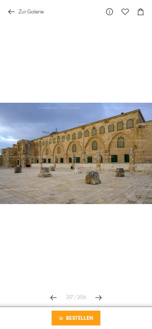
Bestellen (78, 318)
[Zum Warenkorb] (140, 12)
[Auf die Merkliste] (125, 12)
